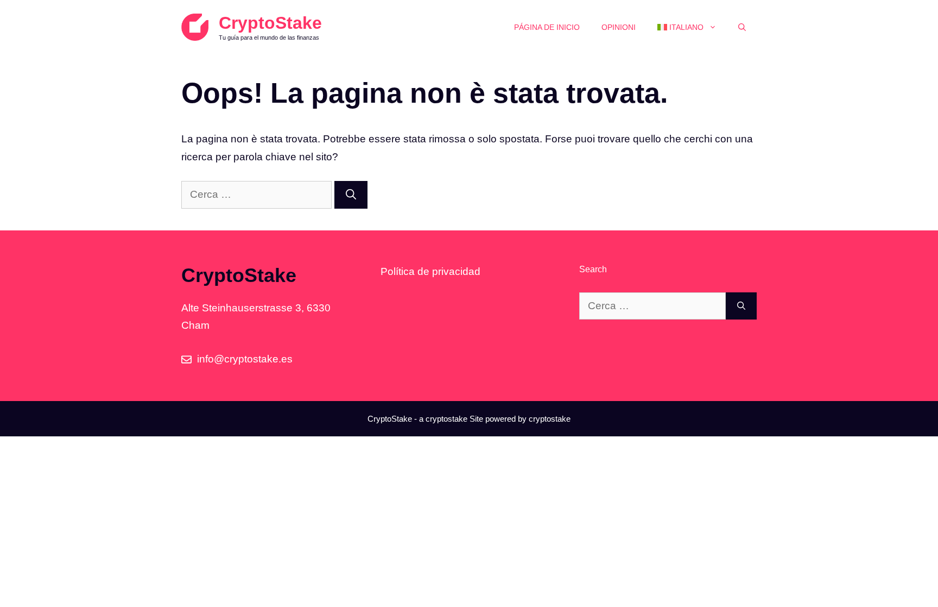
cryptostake (446, 418)
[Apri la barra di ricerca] (742, 27)
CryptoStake (270, 23)
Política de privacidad (430, 271)
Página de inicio (547, 27)
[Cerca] (350, 195)
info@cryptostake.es (245, 359)
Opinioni (618, 27)
